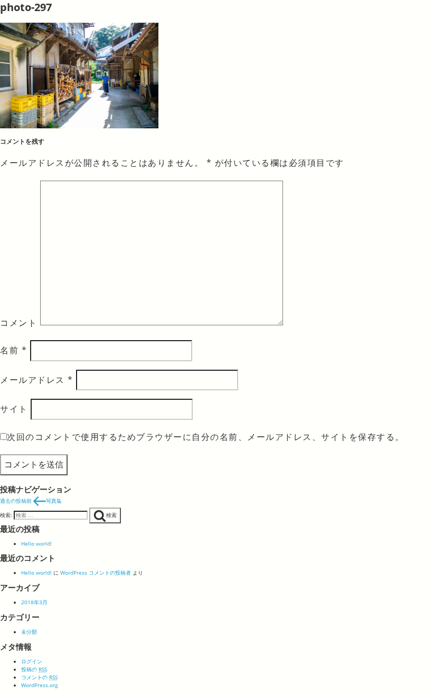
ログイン (31, 661)
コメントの (39, 677)
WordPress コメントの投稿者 (95, 572)
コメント (18, 322)
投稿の (34, 669)
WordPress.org (39, 685)
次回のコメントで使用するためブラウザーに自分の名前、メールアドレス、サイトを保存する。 (205, 437)
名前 (13, 350)
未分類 (29, 631)
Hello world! (36, 543)
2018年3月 (34, 602)
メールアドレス (36, 380)
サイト (14, 409)
